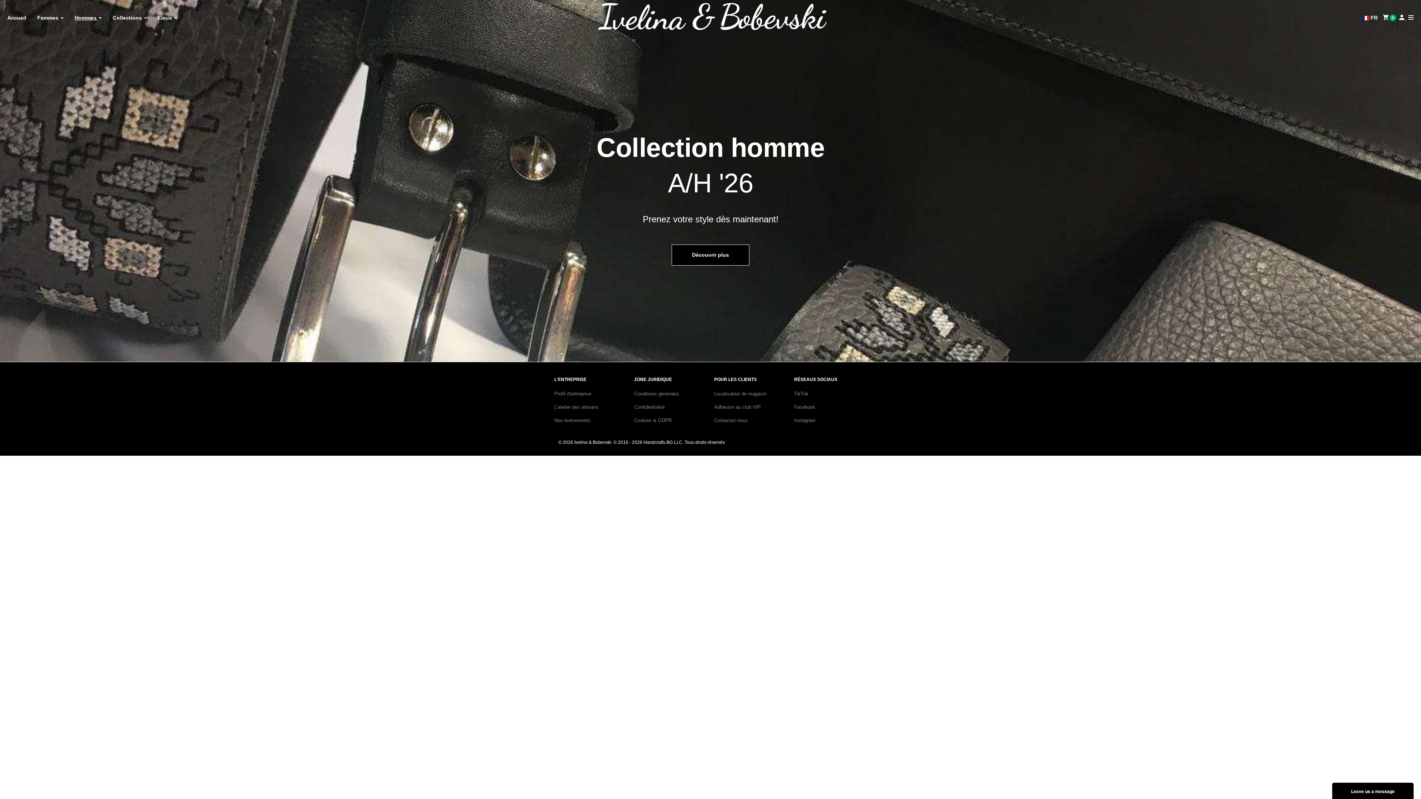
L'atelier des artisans (576, 407)
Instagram (805, 420)
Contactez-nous (731, 420)
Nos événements (572, 420)
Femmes (48, 18)
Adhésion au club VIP (737, 407)
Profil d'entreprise (572, 394)
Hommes (86, 18)
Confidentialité (649, 407)
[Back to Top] (1401, 774)
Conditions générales (656, 394)
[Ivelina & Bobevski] (712, 16)
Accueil (16, 18)
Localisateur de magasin (740, 394)
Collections (128, 18)
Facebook (804, 407)
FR (1373, 18)
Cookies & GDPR (653, 420)
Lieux (166, 18)
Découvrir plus (710, 255)
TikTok (801, 394)
